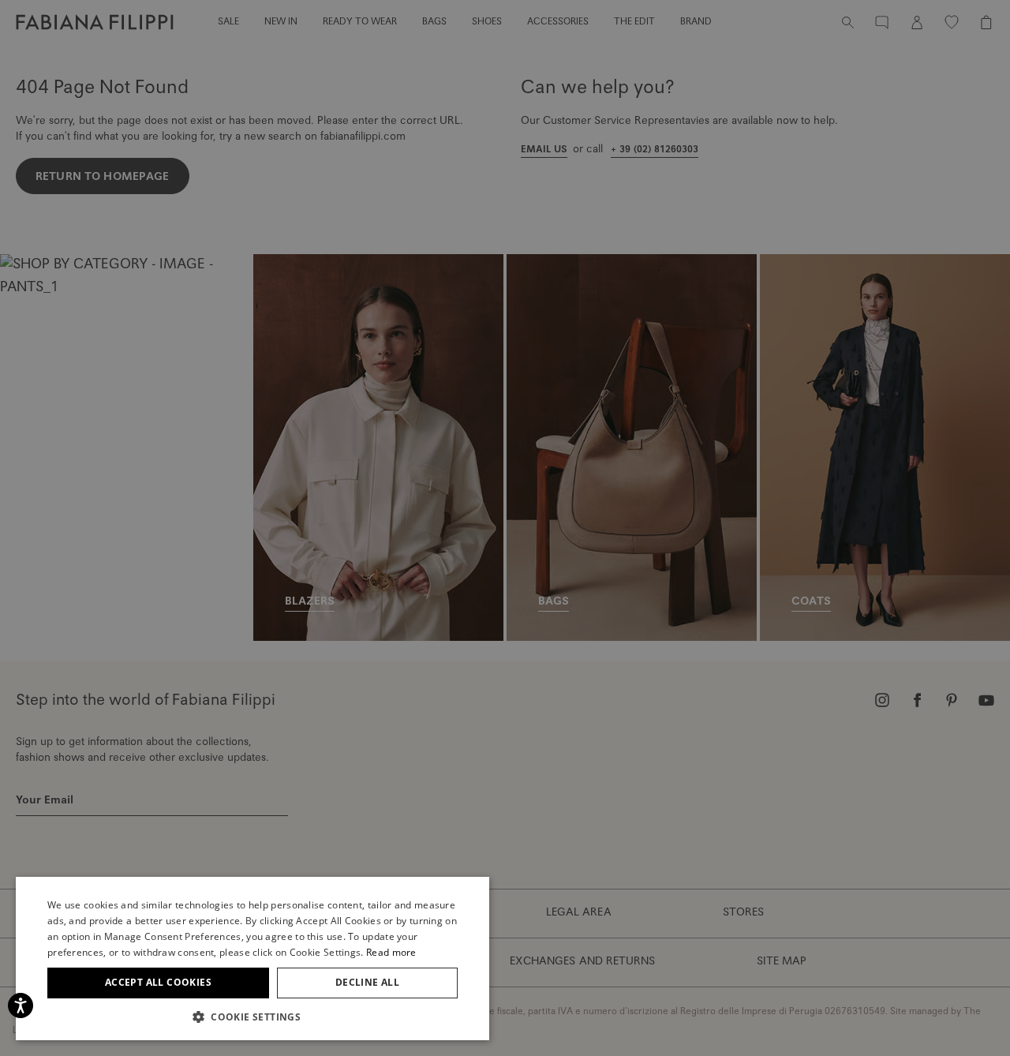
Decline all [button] (367, 982)
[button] (252, 1016)
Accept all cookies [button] (158, 982)
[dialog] (505, 528)
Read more (391, 952)
